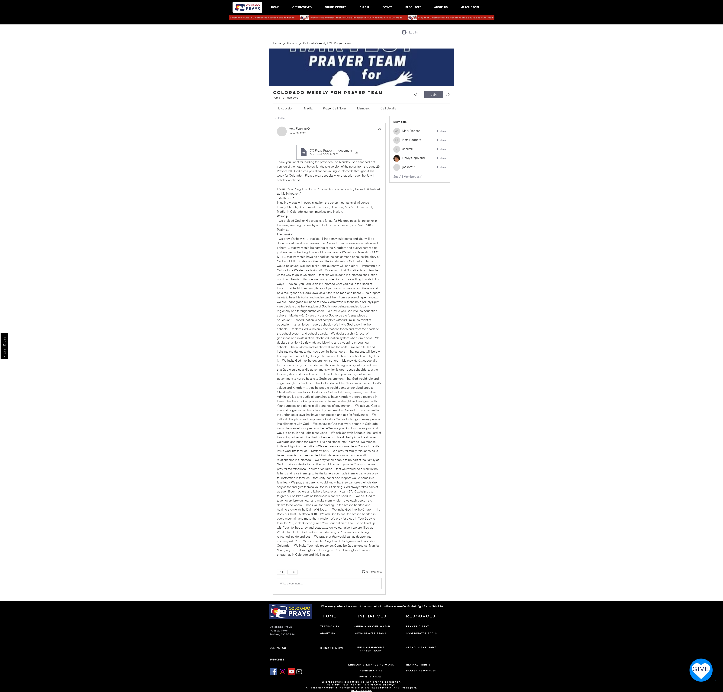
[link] (285, 108)
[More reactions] (292, 572)
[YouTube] (291, 671)
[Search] (416, 94)
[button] (302, 7)
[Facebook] (273, 671)
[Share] (379, 129)
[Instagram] (282, 671)
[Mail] (299, 671)
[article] (329, 359)
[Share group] (447, 94)
